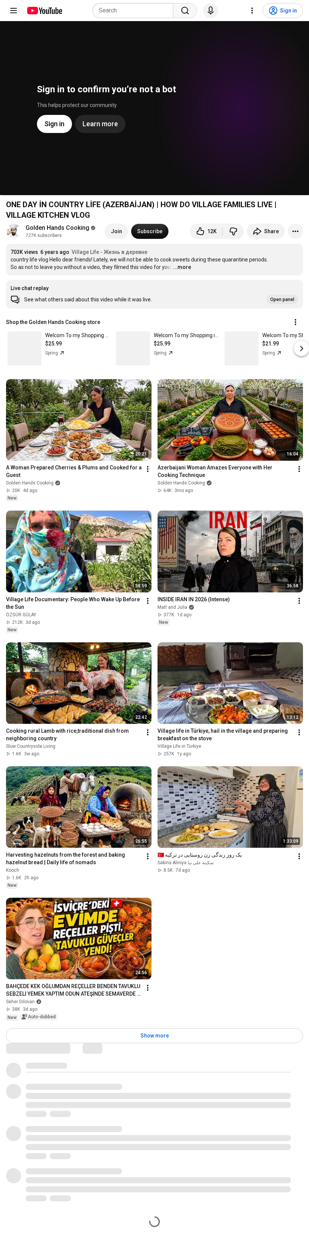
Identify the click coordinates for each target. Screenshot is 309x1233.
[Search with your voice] (210, 10)
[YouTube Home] (44, 10)
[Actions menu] (295, 322)
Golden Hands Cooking (57, 227)
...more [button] (182, 267)
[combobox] (135, 10)
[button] (154, 294)
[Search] (185, 10)
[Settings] (252, 10)
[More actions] (295, 231)
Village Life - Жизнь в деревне (109, 252)
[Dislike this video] (233, 231)
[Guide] (13, 10)
